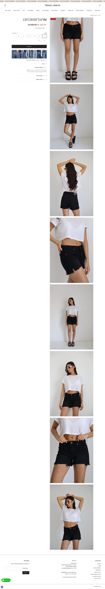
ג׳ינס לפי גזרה (54, 10)
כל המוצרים (89, 10)
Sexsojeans (96, 586)
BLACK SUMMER (80, 10)
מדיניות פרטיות (97, 578)
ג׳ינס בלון (63, 10)
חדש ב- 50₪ (8, 10)
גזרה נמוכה (70, 10)
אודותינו (99, 563)
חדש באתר (97, 10)
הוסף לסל (29, 46)
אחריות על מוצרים (97, 576)
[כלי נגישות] (2, 587)
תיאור (43, 63)
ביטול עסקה (98, 570)
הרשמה (25, 572)
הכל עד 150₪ (17, 10)
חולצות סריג (30, 10)
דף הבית (99, 15)
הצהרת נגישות (98, 572)
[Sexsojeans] (52, 5)
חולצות (38, 10)
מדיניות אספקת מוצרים (96, 574)
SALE (23, 10)
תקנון (99, 565)
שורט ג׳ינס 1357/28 (93, 15)
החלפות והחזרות (97, 568)
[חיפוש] (100, 5)
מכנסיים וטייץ (45, 10)
